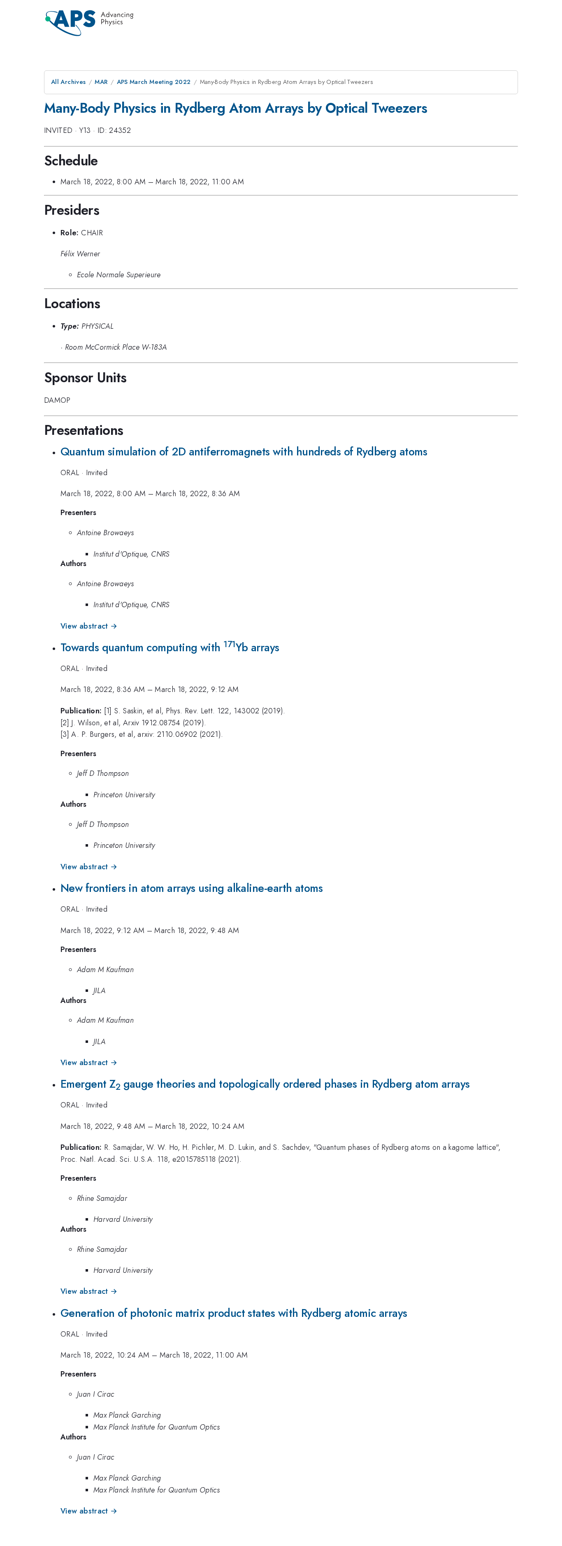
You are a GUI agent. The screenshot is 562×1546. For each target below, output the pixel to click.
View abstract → (88, 626)
